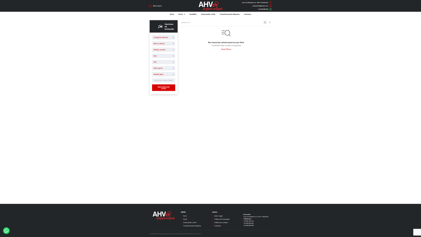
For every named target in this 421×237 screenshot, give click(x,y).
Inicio (172, 14)
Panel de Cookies (195, 234)
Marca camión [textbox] (159, 43)
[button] (6, 230)
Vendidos (193, 14)
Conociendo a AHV (208, 14)
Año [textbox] (155, 62)
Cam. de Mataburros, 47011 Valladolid (255, 3)
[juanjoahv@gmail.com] (270, 5)
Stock (180, 14)
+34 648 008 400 (263, 9)
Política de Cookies (221, 222)
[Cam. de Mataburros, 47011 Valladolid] (270, 2)
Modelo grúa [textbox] (158, 74)
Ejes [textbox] (155, 56)
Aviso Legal (218, 216)
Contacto (247, 14)
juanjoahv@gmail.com (260, 6)
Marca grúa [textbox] (158, 68)
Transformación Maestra (230, 14)
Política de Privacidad (221, 219)
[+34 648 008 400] (270, 9)
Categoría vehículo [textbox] (161, 37)
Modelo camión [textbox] (159, 50)
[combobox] (163, 37)
